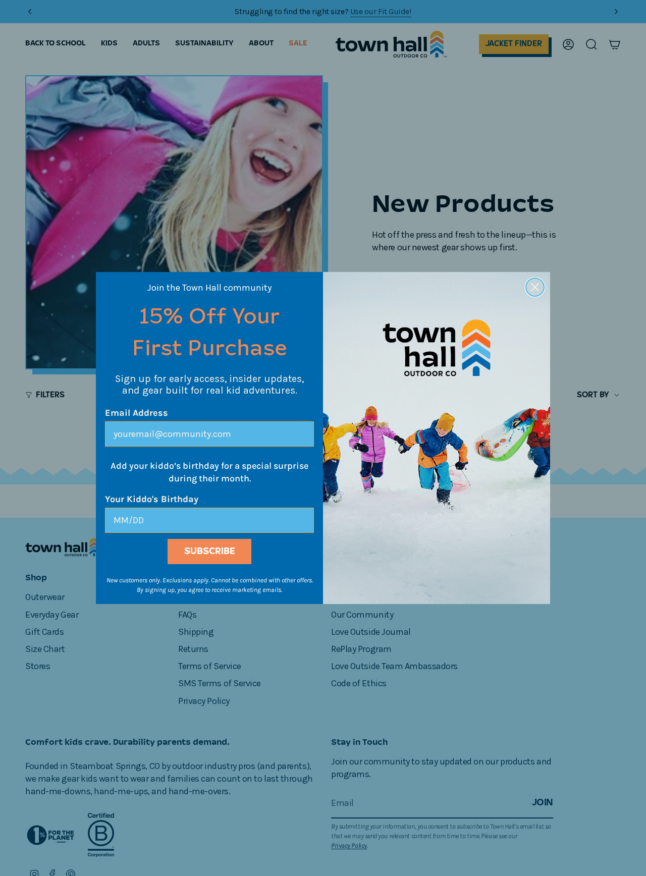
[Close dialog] (535, 287)
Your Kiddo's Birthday (151, 499)
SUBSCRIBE (209, 551)
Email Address (136, 412)
